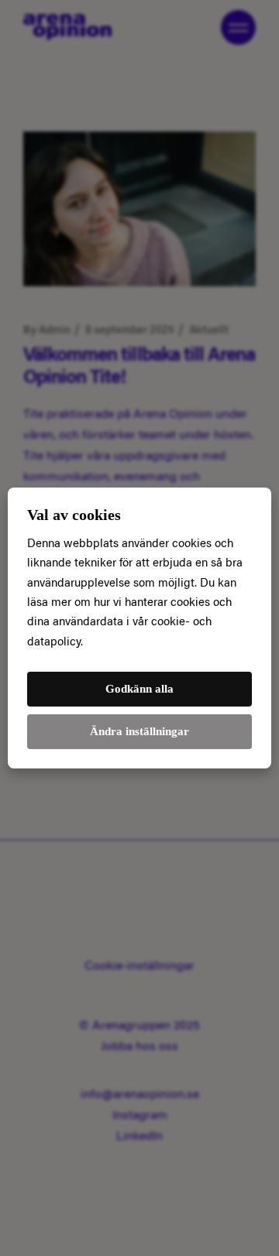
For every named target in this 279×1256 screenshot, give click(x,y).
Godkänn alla (139, 689)
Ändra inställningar (139, 731)
